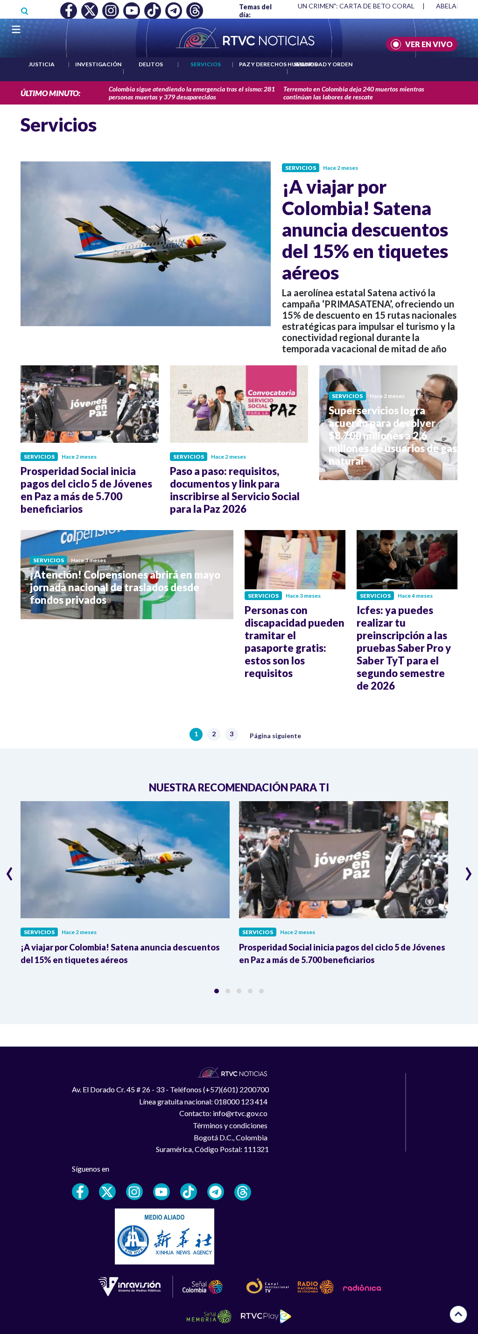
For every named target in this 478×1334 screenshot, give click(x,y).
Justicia (41, 64)
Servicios (205, 64)
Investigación (98, 64)
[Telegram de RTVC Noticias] (215, 1191)
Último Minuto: (50, 93)
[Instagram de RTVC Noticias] (134, 1191)
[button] (216, 991)
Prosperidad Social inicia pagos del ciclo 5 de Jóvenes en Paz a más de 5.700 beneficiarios (86, 490)
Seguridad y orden (323, 64)
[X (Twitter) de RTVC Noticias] (107, 1191)
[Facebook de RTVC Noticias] (80, 1191)
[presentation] (9, 870)
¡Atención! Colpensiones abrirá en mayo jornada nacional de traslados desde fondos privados (125, 587)
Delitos (151, 64)
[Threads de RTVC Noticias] (242, 1192)
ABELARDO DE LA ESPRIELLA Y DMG (330, 6)
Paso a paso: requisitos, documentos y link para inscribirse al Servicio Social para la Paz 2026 (235, 490)
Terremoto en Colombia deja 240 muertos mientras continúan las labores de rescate (353, 93)
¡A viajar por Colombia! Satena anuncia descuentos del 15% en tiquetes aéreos (365, 229)
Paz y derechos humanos (278, 64)
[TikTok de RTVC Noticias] (188, 1191)
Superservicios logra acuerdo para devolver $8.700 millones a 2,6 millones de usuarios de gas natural (393, 435)
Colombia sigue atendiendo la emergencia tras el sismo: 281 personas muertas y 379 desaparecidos (192, 93)
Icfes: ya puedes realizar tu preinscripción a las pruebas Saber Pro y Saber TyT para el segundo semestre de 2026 (404, 648)
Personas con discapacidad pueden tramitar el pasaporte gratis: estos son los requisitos (294, 641)
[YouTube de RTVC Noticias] (161, 1191)
